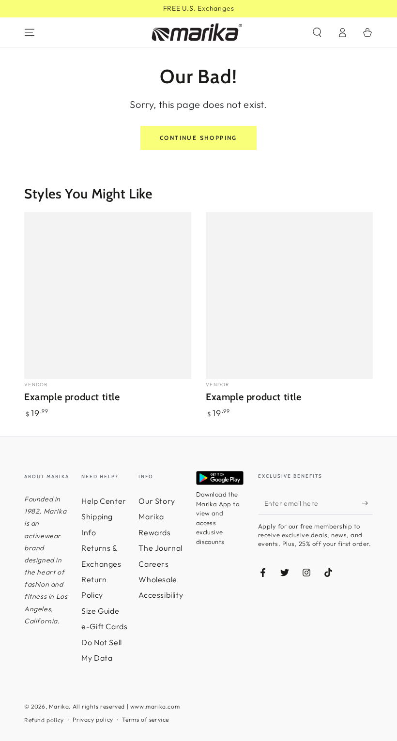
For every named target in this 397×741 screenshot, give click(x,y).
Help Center (103, 501)
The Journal (160, 548)
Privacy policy (93, 719)
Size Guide (100, 611)
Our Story (156, 501)
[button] (317, 32)
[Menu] (29, 32)
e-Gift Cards (104, 626)
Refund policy (44, 720)
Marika (59, 706)
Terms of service (145, 719)
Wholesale (157, 579)
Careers (153, 564)
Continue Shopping (198, 137)
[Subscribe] (367, 503)
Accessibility (160, 595)
